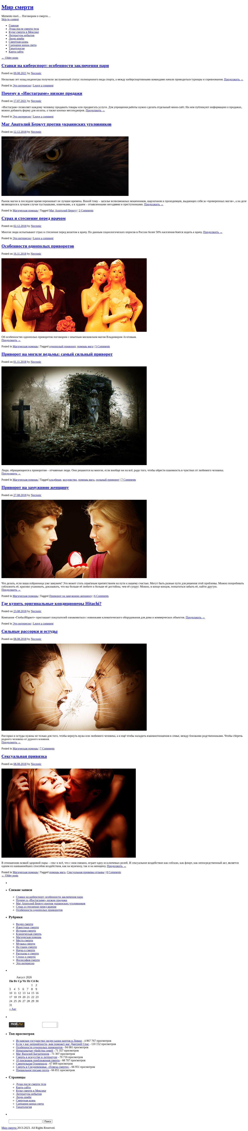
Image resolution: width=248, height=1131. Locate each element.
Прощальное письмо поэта (32, 1070)
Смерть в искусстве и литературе (36, 1057)
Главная (14, 25)
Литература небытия (21, 35)
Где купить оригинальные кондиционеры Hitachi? (51, 603)
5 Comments (102, 346)
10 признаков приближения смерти (38, 1060)
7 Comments (128, 479)
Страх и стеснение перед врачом (33, 218)
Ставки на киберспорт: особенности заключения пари (55, 65)
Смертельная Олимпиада (31, 1063)
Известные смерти (27, 927)
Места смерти (24, 940)
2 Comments (86, 210)
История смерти (26, 930)
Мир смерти (17, 7)
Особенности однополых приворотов (37, 246)
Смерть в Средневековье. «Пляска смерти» (42, 1066)
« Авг (12, 1009)
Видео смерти (24, 924)
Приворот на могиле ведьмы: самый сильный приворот (57, 354)
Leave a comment (43, 85)
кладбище (55, 479)
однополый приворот (62, 346)
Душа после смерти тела (24, 28)
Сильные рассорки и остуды (29, 631)
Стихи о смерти (26, 956)
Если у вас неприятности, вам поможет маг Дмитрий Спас (52, 1044)
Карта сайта (16, 51)
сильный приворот (107, 479)
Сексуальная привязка (24, 756)
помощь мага (85, 346)
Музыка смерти (25, 943)
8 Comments (113, 872)
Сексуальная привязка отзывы (85, 872)
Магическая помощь (25, 210)
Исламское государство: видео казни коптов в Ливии (49, 1040)
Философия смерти (28, 960)
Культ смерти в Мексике (24, 32)
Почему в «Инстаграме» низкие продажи (41, 93)
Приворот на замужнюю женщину (35, 487)
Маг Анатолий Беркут (63, 210)
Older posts (9, 57)
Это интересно (22, 85)
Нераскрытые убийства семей (34, 1050)
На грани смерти (26, 947)
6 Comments (101, 596)
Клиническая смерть (28, 933)
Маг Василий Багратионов (32, 1053)
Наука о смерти (25, 950)
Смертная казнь (18, 41)
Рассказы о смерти (27, 953)
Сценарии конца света (22, 45)
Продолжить (233, 79)
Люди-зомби (16, 38)
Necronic (36, 73)
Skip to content (10, 19)
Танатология (17, 48)
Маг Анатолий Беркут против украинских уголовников (56, 124)
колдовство (70, 479)
